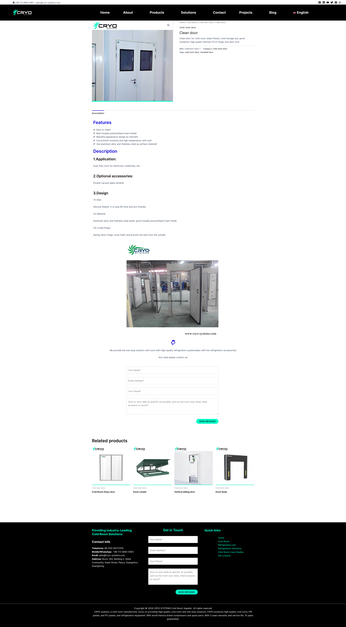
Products (157, 12)
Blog (272, 12)
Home (105, 12)
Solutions (188, 12)
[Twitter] (331, 2)
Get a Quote (224, 555)
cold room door (192, 52)
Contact (219, 12)
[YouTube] (327, 2)
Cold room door (206, 22)
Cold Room (192, 22)
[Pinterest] (336, 2)
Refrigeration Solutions (229, 548)
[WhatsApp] (340, 2)
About (128, 12)
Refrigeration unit (227, 545)
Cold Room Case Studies (231, 552)
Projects (245, 12)
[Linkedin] (323, 2)
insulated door (206, 52)
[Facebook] (319, 2)
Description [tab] (98, 113)
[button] (168, 25)
